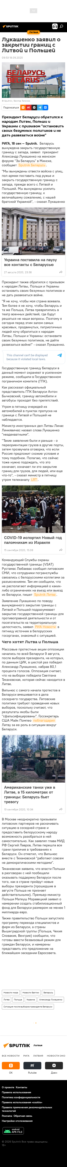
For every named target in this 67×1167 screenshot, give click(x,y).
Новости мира (11, 992)
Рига (26, 1055)
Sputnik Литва (44, 594)
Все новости (11, 1055)
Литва (6, 999)
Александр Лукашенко (50, 999)
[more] (61, 272)
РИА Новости (45, 627)
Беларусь (48, 992)
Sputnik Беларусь (32, 165)
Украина (30, 999)
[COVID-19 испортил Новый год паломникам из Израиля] (33, 509)
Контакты (21, 1087)
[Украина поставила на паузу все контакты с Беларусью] (33, 231)
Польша (18, 999)
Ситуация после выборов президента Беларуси (28, 1006)
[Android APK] (13, 1131)
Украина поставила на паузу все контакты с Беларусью (30, 262)
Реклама (7, 1116)
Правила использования (16, 1092)
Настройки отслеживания (17, 1121)
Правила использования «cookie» (22, 1102)
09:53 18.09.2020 (12, 57)
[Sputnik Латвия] (11, 27)
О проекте (8, 1087)
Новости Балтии (31, 992)
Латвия (38, 1055)
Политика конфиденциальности (21, 1097)
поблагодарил (44, 720)
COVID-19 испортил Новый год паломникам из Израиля (33, 540)
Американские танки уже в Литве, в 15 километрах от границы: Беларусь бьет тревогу (29, 794)
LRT (34, 479)
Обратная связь (23, 1116)
